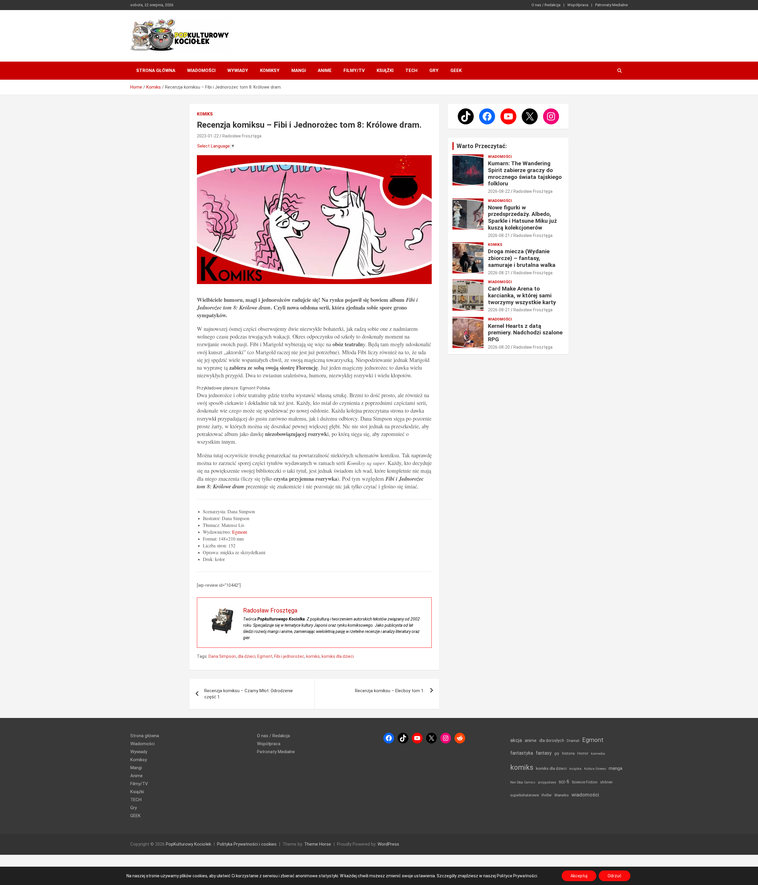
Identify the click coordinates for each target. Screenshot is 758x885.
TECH (411, 70)
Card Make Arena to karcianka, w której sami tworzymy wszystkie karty (522, 295)
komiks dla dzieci (338, 656)
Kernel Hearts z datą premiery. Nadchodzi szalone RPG (525, 333)
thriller (547, 795)
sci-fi (564, 782)
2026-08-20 (499, 347)
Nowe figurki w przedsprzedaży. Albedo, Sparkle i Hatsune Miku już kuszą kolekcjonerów (522, 217)
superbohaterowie (524, 795)
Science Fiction (585, 782)
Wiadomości (201, 70)
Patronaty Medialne (611, 5)
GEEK (456, 70)
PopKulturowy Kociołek (188, 844)
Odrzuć (615, 875)
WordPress (388, 844)
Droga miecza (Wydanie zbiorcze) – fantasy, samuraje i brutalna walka (521, 258)
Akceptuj (579, 875)
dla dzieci (247, 656)
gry (556, 753)
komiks (313, 656)
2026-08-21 (499, 235)
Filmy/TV (354, 70)
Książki (385, 70)
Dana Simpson (222, 656)
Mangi (298, 70)
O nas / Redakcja (546, 5)
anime (531, 740)
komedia (598, 753)
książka (575, 769)
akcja (516, 740)
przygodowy (547, 782)
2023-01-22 (208, 136)
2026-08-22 (499, 191)
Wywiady (237, 70)
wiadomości (585, 795)
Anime (325, 70)
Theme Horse (317, 844)
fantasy (544, 753)
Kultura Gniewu (595, 769)
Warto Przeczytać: (482, 146)
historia (568, 753)
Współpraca (577, 5)
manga (615, 768)
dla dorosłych (551, 740)
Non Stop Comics (522, 782)
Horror (582, 753)
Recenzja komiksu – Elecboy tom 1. (389, 690)
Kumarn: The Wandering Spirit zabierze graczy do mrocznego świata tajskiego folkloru (525, 173)
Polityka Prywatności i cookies (247, 844)
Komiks (205, 114)
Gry (434, 70)
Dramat (573, 740)
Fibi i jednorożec (289, 656)
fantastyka (521, 753)
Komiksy (270, 70)
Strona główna (155, 70)
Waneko (561, 795)
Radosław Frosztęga (241, 136)
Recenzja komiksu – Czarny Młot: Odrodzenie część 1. (248, 694)
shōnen (606, 782)
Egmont (239, 532)
